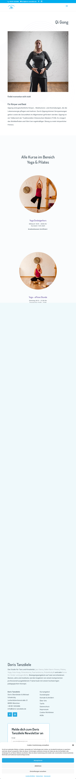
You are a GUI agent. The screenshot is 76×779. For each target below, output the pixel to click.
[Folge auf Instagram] (15, 714)
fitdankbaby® (49, 672)
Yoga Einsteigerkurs (37, 220)
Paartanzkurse (37, 672)
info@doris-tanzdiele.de (17, 709)
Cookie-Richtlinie (30, 776)
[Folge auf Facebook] (10, 714)
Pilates (63, 669)
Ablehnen (38, 766)
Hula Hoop (16, 672)
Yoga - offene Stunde (38, 297)
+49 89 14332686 (14, 706)
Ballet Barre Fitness (51, 669)
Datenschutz (39, 776)
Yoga (9, 672)
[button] (73, 745)
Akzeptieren (38, 760)
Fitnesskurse (26, 672)
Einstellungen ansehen (38, 771)
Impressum (47, 776)
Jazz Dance (39, 669)
